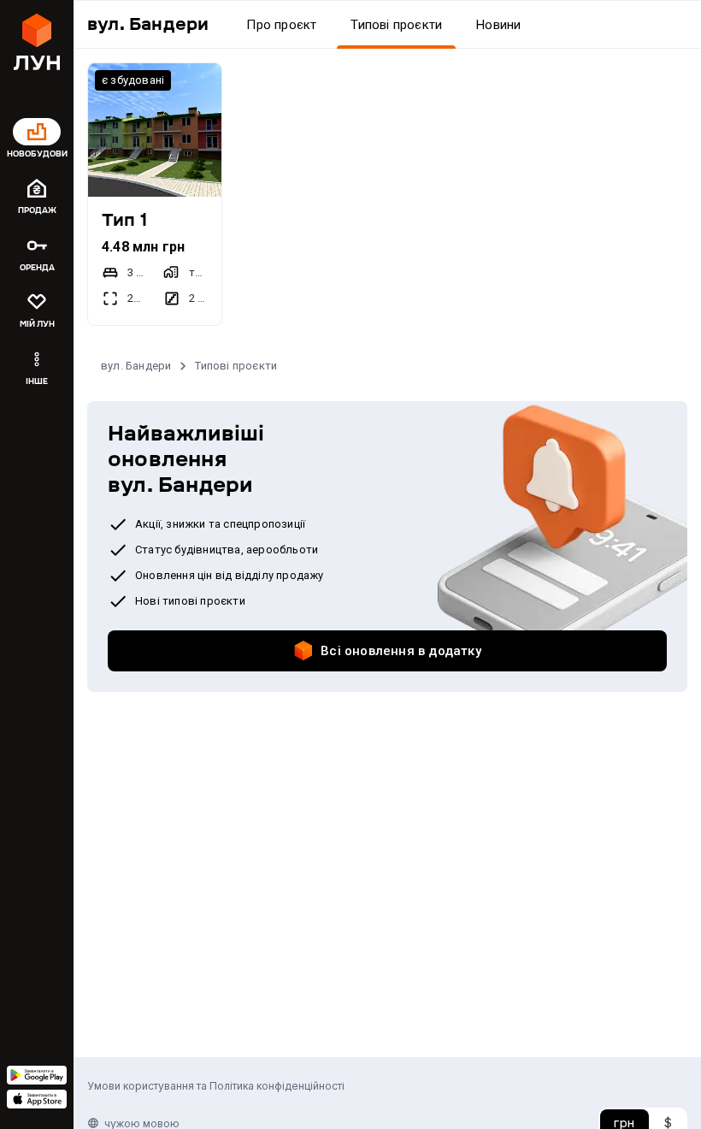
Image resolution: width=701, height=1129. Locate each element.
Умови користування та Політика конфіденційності (216, 1085)
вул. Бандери (136, 365)
